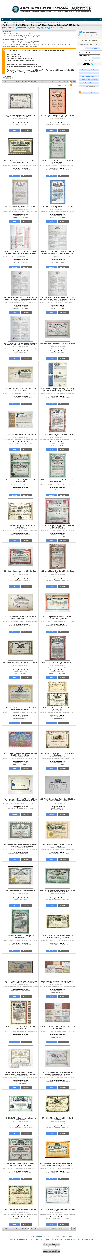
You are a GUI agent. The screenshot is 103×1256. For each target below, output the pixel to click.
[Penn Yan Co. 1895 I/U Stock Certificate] (20, 1194)
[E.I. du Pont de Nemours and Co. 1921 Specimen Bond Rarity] (57, 647)
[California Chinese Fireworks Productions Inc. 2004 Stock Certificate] (20, 739)
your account (28, 20)
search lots (18, 20)
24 (45, 82)
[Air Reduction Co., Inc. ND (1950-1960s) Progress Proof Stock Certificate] (20, 602)
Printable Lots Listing (89, 86)
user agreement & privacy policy (67, 1236)
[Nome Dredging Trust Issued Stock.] (20, 875)
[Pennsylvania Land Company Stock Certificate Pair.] (57, 693)
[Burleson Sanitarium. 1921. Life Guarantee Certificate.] (57, 739)
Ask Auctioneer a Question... (89, 92)
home (4, 20)
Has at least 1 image (86, 60)
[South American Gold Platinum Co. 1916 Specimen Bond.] (20, 1012)
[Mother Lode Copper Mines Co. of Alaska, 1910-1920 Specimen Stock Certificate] (20, 830)
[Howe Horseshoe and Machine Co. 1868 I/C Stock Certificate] (20, 647)
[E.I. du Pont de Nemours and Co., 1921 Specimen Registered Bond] (20, 693)
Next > (54, 82)
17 (29, 82)
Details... (14, 130)
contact (42, 20)
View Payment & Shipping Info (89, 79)
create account (96, 20)
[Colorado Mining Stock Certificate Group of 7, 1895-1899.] (57, 1012)
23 (42, 82)
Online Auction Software (53, 1246)
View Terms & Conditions (89, 82)
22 (39, 82)
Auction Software (55, 1253)
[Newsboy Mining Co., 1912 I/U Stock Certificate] (57, 830)
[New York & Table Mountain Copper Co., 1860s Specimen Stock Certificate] (57, 921)
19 (35, 82)
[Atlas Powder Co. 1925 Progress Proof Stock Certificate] (20, 374)
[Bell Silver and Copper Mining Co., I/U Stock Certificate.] (57, 1194)
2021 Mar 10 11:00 (8, 77)
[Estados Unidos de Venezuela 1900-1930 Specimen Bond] (57, 146)
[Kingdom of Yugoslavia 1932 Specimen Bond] (20, 192)
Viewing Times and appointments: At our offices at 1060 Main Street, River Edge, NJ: (32, 28)
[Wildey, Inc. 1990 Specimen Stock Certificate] (20, 419)
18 (32, 82)
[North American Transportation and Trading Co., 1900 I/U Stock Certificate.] (57, 875)
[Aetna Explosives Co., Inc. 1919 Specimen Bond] (57, 419)
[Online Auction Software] (51, 1245)
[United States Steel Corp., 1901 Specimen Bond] (20, 556)
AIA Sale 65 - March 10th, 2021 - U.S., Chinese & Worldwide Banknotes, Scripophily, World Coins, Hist (36, 22)
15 (23, 82)
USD (13, 27)
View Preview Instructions (89, 69)
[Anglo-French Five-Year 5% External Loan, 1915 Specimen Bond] (20, 146)
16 (26, 82)
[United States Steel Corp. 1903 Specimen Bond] (57, 556)
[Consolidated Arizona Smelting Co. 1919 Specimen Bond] (20, 921)
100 (74, 82)
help (36, 20)
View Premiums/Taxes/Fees (89, 76)
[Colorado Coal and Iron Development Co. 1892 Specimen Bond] (57, 465)
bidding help (54, 1236)
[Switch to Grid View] (71, 85)
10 (64, 82)
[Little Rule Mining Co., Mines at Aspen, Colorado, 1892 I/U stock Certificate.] (57, 1058)
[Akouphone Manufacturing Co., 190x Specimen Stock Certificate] (57, 602)
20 (67, 82)
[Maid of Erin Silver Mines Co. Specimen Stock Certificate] (20, 1103)
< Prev (6, 82)
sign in (86, 20)
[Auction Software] (51, 1252)
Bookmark (26, 130)
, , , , (45, 27)
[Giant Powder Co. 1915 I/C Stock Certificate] (57, 328)
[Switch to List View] (74, 85)
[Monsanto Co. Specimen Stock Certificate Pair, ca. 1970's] (57, 511)
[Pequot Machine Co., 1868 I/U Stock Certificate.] (20, 511)
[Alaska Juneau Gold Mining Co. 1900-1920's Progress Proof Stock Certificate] (57, 784)
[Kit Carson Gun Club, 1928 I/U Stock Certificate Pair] (20, 465)
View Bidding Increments (89, 73)
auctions (10, 20)
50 (70, 82)
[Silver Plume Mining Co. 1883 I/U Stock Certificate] (57, 1103)
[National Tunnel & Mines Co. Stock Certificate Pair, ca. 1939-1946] (20, 1149)
